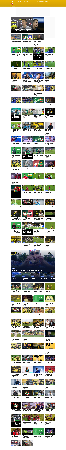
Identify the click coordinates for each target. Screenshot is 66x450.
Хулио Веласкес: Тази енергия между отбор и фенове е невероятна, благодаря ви (21, 30)
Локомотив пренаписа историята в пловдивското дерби (49, 398)
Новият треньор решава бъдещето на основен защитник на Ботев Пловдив (49, 375)
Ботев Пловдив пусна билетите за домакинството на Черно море (16, 169)
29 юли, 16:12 (24, 169)
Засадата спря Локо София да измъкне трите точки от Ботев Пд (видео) (49, 218)
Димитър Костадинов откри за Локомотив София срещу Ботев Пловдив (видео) (26, 245)
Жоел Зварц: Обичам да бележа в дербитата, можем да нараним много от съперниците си (16, 181)
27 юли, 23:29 (13, 183)
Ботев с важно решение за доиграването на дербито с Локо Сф (27, 291)
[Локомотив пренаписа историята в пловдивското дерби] (50, 393)
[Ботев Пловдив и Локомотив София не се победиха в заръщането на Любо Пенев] (27, 225)
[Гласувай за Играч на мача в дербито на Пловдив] (38, 431)
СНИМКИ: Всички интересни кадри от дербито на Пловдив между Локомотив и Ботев (49, 410)
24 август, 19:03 (36, 117)
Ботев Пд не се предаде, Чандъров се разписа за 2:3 (38, 180)
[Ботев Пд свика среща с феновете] (50, 75)
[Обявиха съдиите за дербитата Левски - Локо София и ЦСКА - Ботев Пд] (38, 202)
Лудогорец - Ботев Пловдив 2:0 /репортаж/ (38, 144)
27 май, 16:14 (24, 388)
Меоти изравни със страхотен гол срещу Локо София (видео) (49, 230)
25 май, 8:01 (46, 437)
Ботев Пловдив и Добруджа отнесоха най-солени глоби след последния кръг (38, 398)
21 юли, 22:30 (35, 246)
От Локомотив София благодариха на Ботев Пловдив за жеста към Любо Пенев (15, 291)
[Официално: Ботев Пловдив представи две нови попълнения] (38, 286)
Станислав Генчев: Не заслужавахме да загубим (49, 168)
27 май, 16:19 (13, 388)
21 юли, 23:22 (46, 220)
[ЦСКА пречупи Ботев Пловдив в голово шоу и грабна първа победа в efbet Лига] (16, 188)
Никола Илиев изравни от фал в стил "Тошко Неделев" (16, 436)
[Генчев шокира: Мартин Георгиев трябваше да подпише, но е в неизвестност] (50, 333)
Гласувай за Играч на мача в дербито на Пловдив (38, 436)
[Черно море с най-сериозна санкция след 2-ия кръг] (27, 163)
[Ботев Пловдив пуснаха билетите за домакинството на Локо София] (27, 310)
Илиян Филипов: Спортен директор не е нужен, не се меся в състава (16, 387)
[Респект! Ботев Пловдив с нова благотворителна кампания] (50, 202)
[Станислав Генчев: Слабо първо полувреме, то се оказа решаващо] (50, 139)
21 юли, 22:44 (24, 247)
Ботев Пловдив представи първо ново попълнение (38, 350)
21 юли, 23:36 (35, 220)
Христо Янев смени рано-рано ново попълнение (49, 193)
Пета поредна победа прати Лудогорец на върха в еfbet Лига (27, 156)
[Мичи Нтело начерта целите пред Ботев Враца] (50, 443)
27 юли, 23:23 (24, 182)
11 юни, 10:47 (24, 352)
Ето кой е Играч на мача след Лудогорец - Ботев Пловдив (16, 155)
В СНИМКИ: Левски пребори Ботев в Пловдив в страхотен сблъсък (16, 42)
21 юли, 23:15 (35, 232)
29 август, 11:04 (47, 81)
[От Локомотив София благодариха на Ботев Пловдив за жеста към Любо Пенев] (16, 286)
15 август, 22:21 (35, 156)
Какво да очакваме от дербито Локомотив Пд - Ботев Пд (16, 448)
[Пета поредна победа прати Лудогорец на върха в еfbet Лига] (27, 150)
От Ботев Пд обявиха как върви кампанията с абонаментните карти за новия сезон (49, 351)
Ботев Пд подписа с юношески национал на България (26, 351)
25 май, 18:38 (46, 424)
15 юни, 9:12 (46, 328)
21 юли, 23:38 (24, 220)
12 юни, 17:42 (13, 340)
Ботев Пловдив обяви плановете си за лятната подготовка (16, 351)
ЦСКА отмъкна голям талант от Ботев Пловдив (49, 327)
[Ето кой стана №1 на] (16, 225)
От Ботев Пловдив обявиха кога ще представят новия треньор (26, 398)
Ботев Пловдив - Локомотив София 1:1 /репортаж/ (26, 218)
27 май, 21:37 (24, 375)
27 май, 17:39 (35, 376)
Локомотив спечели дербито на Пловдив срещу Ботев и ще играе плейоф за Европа (16, 423)
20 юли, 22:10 (46, 293)
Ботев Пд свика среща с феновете (49, 80)
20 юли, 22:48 (35, 293)
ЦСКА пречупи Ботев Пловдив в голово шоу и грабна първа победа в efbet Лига (16, 194)
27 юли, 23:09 (13, 196)
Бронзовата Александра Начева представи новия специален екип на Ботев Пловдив (27, 130)
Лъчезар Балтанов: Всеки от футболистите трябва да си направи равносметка (27, 410)
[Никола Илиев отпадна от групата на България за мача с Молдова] (27, 358)
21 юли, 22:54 (13, 245)
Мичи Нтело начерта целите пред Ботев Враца (49, 447)
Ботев (16, 4)
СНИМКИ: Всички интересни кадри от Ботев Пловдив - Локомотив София (38, 230)
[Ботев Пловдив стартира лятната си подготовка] (38, 333)
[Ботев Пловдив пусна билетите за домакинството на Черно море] (16, 163)
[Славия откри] (16, 333)
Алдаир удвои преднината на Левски (27, 69)
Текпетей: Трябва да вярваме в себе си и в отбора (26, 144)
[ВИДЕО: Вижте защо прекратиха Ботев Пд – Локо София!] (50, 286)
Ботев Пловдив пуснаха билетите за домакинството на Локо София (27, 315)
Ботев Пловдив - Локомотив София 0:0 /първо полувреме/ (38, 244)
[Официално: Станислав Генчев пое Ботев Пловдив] (38, 382)
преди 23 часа (35, 45)
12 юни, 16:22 (24, 340)
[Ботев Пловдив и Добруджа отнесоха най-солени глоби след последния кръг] (38, 393)
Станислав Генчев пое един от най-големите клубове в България (16, 398)
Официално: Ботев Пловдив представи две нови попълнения (38, 291)
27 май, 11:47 (46, 388)
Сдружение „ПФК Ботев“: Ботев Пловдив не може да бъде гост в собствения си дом (16, 410)
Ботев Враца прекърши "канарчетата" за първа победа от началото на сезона (16, 117)
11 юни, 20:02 (35, 339)
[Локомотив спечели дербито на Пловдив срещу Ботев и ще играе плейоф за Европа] (16, 417)
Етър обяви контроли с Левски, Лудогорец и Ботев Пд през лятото (49, 363)
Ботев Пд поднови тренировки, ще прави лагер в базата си (26, 327)
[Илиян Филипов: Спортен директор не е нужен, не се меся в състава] (16, 382)
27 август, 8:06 (35, 95)
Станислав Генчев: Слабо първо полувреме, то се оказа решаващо (49, 144)
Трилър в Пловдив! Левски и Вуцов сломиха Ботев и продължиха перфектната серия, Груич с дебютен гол (38, 56)
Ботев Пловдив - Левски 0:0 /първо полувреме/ (49, 69)
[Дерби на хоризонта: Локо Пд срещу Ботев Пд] (50, 431)
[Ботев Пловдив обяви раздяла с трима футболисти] (38, 322)
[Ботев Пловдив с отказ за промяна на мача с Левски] (16, 100)
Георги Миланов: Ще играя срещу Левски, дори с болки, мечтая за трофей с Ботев (38, 93)
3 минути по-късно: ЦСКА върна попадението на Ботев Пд (27, 193)
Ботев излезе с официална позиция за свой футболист (27, 339)
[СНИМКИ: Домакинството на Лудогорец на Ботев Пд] (38, 150)
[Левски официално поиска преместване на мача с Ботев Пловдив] (27, 100)
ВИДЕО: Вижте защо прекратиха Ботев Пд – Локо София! (49, 291)
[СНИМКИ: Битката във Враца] (27, 111)
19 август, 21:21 (46, 134)
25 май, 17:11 (35, 437)
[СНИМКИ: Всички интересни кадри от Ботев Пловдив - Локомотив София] (38, 225)
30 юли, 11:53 (13, 171)
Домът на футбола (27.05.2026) (26, 374)
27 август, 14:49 (24, 93)
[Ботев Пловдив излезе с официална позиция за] (27, 443)
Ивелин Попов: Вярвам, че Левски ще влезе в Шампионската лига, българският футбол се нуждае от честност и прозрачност (49, 131)
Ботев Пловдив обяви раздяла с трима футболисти (37, 327)
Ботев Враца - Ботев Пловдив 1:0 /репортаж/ (38, 104)
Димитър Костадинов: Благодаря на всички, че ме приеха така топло (38, 218)
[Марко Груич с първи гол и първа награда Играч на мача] (16, 50)
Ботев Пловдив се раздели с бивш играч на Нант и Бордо (49, 315)
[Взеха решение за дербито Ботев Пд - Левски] (50, 88)
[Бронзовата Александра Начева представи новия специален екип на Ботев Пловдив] (27, 125)
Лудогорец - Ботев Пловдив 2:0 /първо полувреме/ (48, 155)
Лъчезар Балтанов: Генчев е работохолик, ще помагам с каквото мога (27, 387)
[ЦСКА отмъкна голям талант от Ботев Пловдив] (50, 322)
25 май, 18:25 (13, 438)
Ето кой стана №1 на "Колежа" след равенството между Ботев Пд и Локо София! (16, 231)
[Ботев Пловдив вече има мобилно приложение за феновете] (38, 358)
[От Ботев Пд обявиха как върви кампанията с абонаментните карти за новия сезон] (50, 346)
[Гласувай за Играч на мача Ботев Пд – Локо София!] (38, 298)
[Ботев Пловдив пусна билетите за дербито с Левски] (38, 125)
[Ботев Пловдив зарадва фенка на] (38, 310)
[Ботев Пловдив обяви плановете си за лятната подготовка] (16, 346)
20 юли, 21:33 (35, 304)
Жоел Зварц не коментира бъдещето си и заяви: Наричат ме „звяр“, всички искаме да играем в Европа (38, 410)
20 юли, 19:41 (46, 305)
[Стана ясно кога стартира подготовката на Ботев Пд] (16, 358)
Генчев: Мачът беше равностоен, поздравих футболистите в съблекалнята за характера (38, 43)
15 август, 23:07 (24, 158)
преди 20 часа (13, 31)
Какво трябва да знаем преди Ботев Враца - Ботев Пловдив (16, 130)
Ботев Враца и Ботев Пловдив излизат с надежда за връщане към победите (49, 116)
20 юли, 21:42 (24, 305)
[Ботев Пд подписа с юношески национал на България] (27, 346)
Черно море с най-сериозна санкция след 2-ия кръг (27, 168)
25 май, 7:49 (13, 449)
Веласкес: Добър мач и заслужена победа (37, 30)
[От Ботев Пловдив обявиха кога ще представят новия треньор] (27, 393)
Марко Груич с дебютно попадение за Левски (38, 69)
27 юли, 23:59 (35, 169)
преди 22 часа (35, 31)
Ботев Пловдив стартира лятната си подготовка (38, 338)
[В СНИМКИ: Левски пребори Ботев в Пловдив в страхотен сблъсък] (16, 37)
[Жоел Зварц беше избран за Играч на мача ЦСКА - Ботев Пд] (27, 176)
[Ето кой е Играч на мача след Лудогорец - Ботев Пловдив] (16, 150)
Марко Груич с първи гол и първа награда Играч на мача (16, 55)
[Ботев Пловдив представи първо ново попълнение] (38, 346)
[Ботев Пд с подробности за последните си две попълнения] (50, 239)
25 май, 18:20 (24, 438)
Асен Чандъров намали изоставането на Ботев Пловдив (16, 69)
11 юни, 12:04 (13, 352)
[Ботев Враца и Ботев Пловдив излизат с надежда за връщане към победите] (50, 111)
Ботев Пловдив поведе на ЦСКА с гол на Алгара (38, 193)
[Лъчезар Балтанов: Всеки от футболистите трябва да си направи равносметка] (27, 405)
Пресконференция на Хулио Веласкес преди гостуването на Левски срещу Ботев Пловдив (27, 81)
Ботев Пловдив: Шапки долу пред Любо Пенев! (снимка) (49, 303)
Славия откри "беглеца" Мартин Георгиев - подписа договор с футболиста (16, 339)
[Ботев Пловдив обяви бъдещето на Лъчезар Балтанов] (50, 382)
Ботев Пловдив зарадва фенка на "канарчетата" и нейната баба (38, 315)
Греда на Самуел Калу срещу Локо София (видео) (16, 244)
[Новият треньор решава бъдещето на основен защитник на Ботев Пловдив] (50, 369)
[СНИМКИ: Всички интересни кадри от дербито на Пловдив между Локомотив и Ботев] (50, 405)
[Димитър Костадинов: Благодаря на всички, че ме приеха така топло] (38, 213)
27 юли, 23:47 (46, 169)
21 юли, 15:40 (46, 246)
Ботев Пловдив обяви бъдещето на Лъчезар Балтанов (48, 387)
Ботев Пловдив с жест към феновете (27, 92)
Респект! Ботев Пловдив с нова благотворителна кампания (49, 207)
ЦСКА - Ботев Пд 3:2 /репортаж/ (37, 168)
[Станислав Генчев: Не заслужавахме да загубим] (50, 163)
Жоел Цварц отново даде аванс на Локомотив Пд (27, 422)
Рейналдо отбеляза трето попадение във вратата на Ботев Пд (27, 55)
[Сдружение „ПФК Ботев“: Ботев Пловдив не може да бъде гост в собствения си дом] (16, 405)
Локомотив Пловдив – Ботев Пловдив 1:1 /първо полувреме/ (38, 422)
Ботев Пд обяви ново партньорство (15, 92)
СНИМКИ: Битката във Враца (26, 116)
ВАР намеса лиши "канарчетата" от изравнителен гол (26, 436)
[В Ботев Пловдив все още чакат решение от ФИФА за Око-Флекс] (38, 369)
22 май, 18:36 (24, 449)
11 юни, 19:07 (46, 341)
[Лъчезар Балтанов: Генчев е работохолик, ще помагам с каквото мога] (27, 382)
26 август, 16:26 (47, 93)
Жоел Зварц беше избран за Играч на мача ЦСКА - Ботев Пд (27, 181)
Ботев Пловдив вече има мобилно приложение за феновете (38, 363)
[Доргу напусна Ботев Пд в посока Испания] (16, 75)
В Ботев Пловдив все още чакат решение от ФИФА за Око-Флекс (38, 374)
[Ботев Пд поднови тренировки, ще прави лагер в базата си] (27, 322)
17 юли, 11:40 (24, 317)
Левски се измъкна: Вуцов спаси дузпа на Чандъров (49, 55)
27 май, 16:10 (35, 387)
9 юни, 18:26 (46, 353)
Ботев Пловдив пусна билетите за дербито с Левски (38, 130)
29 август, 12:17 (13, 81)
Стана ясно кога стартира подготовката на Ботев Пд (16, 363)
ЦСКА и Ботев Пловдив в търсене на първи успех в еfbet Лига (27, 207)
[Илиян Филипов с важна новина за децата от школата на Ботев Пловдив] (16, 369)
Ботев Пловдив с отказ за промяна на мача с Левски (16, 104)
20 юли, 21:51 (13, 305)
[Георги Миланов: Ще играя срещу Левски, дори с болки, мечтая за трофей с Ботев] (38, 88)
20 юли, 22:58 (24, 293)
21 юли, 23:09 (46, 232)
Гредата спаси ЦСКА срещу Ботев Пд (16, 206)
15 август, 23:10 (13, 157)
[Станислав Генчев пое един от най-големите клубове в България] (16, 393)
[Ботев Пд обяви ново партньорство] (16, 88)
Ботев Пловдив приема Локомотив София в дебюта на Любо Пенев (15, 315)
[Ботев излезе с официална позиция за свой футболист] (27, 333)
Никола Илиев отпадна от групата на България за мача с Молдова (27, 363)
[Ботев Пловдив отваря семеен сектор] (38, 443)
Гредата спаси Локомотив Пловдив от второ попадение (49, 422)
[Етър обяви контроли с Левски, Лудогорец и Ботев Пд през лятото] (50, 358)
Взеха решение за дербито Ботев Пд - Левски (49, 92)
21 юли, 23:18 (13, 233)
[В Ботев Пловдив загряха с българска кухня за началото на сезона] (16, 322)
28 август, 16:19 (13, 93)
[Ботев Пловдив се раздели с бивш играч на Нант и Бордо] (50, 310)
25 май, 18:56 (35, 424)
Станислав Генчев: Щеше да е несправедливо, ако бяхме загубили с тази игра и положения (16, 218)
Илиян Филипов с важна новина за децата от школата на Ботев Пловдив (15, 375)
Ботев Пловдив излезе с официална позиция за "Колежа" (27, 448)
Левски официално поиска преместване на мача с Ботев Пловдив (27, 105)
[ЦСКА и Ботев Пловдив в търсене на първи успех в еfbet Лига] (27, 202)
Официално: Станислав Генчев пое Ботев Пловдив (38, 386)
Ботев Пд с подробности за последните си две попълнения (49, 244)
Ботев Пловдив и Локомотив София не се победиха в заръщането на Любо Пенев (27, 232)
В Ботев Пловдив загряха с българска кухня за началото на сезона (16, 327)
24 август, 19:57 (24, 117)
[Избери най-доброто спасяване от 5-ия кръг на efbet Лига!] (16, 139)
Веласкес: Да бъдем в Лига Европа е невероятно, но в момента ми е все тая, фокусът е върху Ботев (38, 81)
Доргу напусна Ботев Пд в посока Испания (16, 80)
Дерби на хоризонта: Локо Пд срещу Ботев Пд (49, 436)
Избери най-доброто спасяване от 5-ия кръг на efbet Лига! (16, 144)
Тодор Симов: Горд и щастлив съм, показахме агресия (49, 105)
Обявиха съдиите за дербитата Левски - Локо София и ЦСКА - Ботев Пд (38, 207)
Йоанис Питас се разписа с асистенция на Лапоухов (49, 180)
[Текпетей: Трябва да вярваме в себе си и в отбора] (27, 139)
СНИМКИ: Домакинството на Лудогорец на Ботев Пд (38, 155)
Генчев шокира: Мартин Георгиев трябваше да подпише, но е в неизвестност (49, 339)
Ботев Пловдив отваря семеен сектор (38, 447)
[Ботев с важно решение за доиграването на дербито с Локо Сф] (27, 286)
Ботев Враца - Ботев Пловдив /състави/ (37, 116)
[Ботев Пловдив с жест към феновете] (27, 88)
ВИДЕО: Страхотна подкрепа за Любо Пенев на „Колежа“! (27, 303)
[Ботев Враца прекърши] (16, 111)
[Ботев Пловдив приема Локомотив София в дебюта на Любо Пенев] (16, 310)
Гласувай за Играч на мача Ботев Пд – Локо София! (38, 303)
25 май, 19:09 (24, 423)
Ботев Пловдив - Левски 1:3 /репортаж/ (27, 42)
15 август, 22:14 (46, 157)
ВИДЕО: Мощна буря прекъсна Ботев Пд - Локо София (16, 303)
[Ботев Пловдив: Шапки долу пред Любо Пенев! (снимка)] (50, 298)
